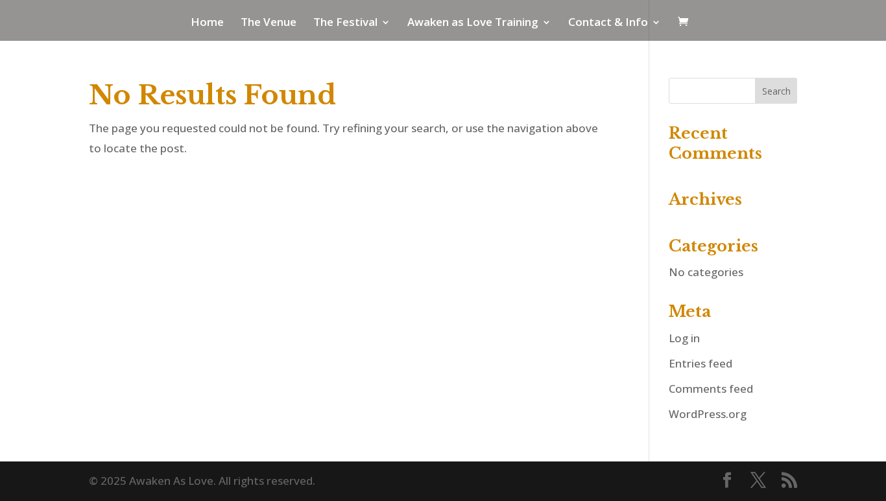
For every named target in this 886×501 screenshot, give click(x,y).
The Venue (268, 23)
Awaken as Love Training (472, 23)
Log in (684, 338)
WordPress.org (708, 413)
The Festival (345, 23)
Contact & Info (608, 23)
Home (207, 23)
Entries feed (700, 363)
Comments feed (711, 388)
